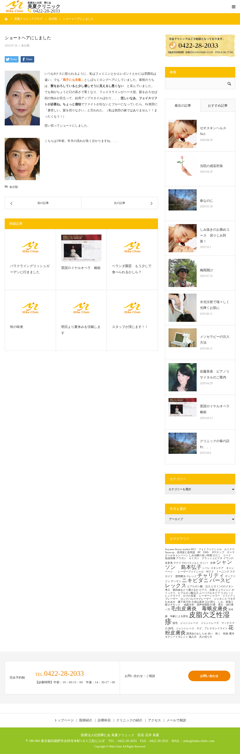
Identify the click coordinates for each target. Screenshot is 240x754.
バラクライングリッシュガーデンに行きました (29, 269)
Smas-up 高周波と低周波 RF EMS (188, 552)
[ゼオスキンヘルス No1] (183, 134)
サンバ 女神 (207, 563)
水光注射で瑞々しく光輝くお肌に (214, 305)
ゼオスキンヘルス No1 (214, 131)
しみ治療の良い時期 (200, 555)
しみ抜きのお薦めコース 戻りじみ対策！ (214, 235)
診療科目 (104, 720)
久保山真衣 (197, 602)
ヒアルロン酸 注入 (198, 586)
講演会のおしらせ (196, 633)
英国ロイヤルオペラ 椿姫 (81, 268)
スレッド (191, 576)
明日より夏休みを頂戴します (81, 330)
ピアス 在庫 (207, 590)
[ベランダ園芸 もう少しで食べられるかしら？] (132, 247)
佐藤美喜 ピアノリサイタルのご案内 (214, 374)
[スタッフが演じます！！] (132, 307)
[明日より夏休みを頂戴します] (81, 307)
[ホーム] (6, 19)
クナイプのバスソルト (186, 563)
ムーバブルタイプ (209, 593)
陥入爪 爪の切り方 (200, 637)
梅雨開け (206, 270)
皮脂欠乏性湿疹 (197, 618)
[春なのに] (183, 203)
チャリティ (210, 575)
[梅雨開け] (183, 273)
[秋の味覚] (30, 307)
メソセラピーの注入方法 (214, 339)
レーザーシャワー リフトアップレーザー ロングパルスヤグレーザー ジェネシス (200, 597)
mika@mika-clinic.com (198, 741)
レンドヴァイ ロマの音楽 (182, 596)
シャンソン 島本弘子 (198, 564)
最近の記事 (183, 105)
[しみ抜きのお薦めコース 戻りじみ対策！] (183, 238)
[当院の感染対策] (183, 169)
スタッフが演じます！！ (130, 327)
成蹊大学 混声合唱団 (197, 604)
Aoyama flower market (177, 549)
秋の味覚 (16, 327)
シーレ (206, 568)
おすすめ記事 (218, 105)
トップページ (64, 720)
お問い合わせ (209, 676)
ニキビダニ (195, 580)
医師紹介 (85, 720)
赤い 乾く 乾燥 (218, 633)
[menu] (233, 6)
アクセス (154, 720)
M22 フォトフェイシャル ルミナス (213, 549)
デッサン (176, 581)
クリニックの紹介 (129, 720)
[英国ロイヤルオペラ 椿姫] (81, 247)
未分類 (25, 45)
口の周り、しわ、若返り (219, 602)
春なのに (206, 200)
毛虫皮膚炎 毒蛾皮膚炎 (199, 608)
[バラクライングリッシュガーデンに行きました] (30, 247)
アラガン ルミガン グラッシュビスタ (199, 558)
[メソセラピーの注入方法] (183, 342)
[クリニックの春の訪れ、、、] (183, 447)
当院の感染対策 (211, 166)
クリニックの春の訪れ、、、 (214, 444)
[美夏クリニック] (15, 11)
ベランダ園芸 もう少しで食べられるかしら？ (131, 269)
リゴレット (227, 593)
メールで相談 (176, 720)
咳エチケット (174, 604)
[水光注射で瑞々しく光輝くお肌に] (183, 308)
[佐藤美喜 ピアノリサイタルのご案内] (183, 377)
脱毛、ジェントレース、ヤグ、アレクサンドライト (198, 628)
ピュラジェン (223, 590)
